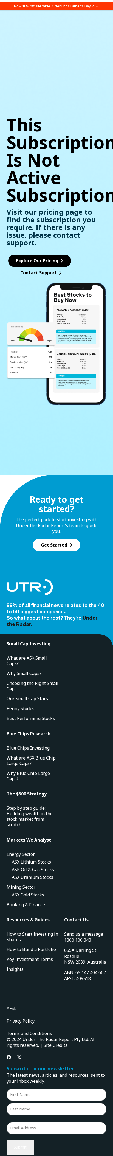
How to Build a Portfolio (31, 949)
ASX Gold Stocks (28, 895)
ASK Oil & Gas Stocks (33, 870)
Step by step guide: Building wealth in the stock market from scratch (30, 816)
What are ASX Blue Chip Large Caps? (31, 760)
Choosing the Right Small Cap (32, 686)
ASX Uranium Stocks (32, 877)
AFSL (11, 1008)
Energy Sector (21, 854)
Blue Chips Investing (28, 748)
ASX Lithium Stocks (31, 862)
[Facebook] (9, 1057)
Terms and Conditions (29, 1033)
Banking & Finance (26, 905)
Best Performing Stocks (31, 718)
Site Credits (55, 1045)
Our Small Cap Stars (27, 699)
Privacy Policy (21, 1021)
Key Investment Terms (30, 959)
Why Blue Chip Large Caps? (28, 776)
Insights (15, 969)
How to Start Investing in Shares (32, 937)
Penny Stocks (20, 708)
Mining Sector (21, 887)
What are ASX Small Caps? (27, 660)
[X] (19, 1057)
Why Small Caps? (24, 673)
